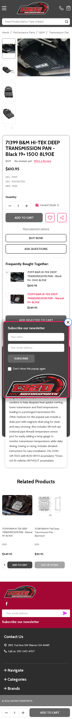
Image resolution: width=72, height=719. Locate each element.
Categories (17, 679)
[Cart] (68, 8)
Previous (5, 127)
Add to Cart (24, 218)
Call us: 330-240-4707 (21, 651)
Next (12, 127)
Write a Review (42, 161)
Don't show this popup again (29, 368)
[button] (68, 322)
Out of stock (49, 564)
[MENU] (4, 8)
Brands (14, 688)
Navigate (15, 670)
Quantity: (11, 197)
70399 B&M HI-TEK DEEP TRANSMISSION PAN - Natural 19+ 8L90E (45, 298)
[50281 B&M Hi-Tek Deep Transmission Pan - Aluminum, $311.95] (50, 505)
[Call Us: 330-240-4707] (62, 8)
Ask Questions (36, 249)
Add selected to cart (36, 320)
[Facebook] (6, 604)
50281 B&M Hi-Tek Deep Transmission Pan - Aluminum (47, 532)
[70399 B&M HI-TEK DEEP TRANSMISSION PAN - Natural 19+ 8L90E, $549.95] (17, 505)
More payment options (36, 228)
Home (5, 32)
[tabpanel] (17, 530)
